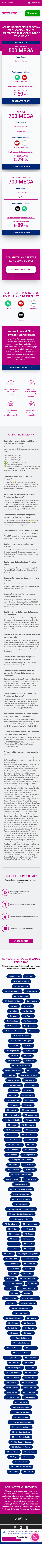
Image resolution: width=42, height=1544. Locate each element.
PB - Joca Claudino (12, 1115)
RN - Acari (9, 1288)
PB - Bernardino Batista (13, 1070)
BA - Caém (29, 976)
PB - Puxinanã (28, 1164)
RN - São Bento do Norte (21, 1412)
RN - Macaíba (14, 1363)
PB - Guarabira (30, 1100)
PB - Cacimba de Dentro (29, 1075)
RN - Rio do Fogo (29, 1392)
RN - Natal (30, 1368)
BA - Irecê (14, 1006)
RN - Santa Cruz (30, 1397)
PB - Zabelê (8, 1254)
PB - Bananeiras (13, 1060)
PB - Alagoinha (30, 1051)
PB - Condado (32, 1085)
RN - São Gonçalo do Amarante (21, 1422)
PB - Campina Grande (13, 1085)
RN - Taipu (13, 1457)
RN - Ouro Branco (13, 1377)
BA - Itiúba (13, 1011)
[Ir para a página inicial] (9, 13)
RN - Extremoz (29, 1323)
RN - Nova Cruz (30, 1373)
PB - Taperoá (27, 1239)
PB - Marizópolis (28, 1125)
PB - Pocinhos (12, 1155)
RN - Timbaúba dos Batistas (21, 1467)
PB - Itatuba (28, 1105)
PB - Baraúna (29, 1060)
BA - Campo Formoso (12, 991)
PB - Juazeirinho (31, 1115)
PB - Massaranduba (13, 1130)
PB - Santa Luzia (30, 1179)
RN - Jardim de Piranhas (21, 1338)
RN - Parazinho (30, 1377)
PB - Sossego (14, 1234)
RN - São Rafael (12, 1452)
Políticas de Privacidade (23, 1533)
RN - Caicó (11, 1303)
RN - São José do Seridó (21, 1437)
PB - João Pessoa (28, 1110)
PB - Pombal (13, 1164)
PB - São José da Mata (21, 1194)
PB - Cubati (28, 1090)
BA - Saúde (33, 1031)
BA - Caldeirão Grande (21, 981)
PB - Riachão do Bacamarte (21, 1174)
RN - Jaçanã (28, 1333)
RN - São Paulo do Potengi (21, 1447)
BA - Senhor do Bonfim (21, 1036)
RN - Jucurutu (30, 1348)
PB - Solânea (12, 1229)
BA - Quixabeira (29, 1026)
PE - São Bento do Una (28, 1278)
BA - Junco (14, 1016)
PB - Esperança (27, 1095)
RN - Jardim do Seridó (21, 1343)
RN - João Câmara (13, 1348)
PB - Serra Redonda (30, 1224)
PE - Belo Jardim (12, 1259)
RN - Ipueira (14, 1333)
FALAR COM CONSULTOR (21, 367)
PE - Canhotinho (12, 1264)
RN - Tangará (27, 1457)
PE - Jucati (28, 1269)
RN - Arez (27, 1293)
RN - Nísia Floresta (12, 1373)
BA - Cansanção (31, 991)
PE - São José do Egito (13, 1283)
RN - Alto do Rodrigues (27, 1288)
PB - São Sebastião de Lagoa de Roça (21, 1209)
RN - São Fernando (21, 1417)
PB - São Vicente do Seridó (21, 1219)
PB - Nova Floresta (28, 1135)
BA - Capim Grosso (21, 996)
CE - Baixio (14, 1046)
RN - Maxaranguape (14, 1368)
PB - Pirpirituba (30, 1150)
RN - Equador (13, 1323)
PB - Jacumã (11, 1110)
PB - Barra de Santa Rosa (21, 1065)
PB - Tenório (13, 1244)
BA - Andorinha (14, 976)
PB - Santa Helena (12, 1179)
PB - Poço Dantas (29, 1155)
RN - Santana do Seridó (21, 1407)
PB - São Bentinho (21, 1184)
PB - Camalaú (29, 1080)
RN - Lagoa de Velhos (21, 1353)
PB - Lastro (12, 1125)
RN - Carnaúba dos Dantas (21, 1308)
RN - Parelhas (11, 1382)
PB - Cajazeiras (13, 1080)
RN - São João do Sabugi (21, 1427)
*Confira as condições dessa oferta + (21, 152)
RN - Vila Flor (28, 1472)
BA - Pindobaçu (12, 1021)
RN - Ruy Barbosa (12, 1397)
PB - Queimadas (13, 1169)
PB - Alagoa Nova (13, 1051)
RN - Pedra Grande (28, 1382)
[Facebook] (21, 1528)
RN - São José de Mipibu (21, 1432)
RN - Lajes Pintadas (12, 1358)
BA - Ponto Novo (29, 1021)
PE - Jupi (14, 1273)
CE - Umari (28, 1046)
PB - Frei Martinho (13, 1100)
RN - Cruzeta (31, 1318)
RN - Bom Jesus (10, 1298)
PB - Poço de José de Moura (21, 1160)
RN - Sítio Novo (29, 1452)
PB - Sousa (29, 1234)
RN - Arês (14, 1293)
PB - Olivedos (31, 1140)
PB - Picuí (30, 1145)
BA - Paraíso (28, 1016)
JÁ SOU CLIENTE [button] (21, 941)
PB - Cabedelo (10, 1075)
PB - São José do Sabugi (21, 1199)
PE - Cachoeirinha (30, 1259)
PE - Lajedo (10, 1278)
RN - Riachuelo (12, 1392)
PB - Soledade (28, 1229)
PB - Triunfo (28, 1244)
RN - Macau (29, 1363)
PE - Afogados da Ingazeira (28, 1254)
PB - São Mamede (21, 1204)
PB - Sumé (13, 1239)
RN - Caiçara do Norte (29, 1298)
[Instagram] (27, 1528)
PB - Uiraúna (14, 1249)
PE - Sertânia (32, 1283)
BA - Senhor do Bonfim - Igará (21, 1041)
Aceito (12, 1539)
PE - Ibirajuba (14, 1269)
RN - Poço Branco (30, 1387)
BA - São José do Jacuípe (14, 1031)
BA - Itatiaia (27, 1006)
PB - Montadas (31, 1130)
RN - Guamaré (29, 1328)
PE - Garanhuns (29, 1264)
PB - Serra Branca (11, 1224)
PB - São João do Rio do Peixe (21, 1189)
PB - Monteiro (11, 1135)
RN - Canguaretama (28, 1303)
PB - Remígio (29, 1169)
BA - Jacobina (28, 1011)
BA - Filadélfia (32, 1001)
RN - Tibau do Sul (21, 1462)
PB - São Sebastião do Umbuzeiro (21, 1214)
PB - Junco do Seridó (12, 1120)
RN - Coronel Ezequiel (13, 1318)
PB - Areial (27, 1056)
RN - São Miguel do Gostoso (21, 1442)
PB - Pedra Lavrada (14, 1145)
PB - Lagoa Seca (31, 1120)
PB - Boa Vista (32, 1070)
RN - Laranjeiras (31, 1358)
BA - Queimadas (12, 1026)
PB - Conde (14, 1090)
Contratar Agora (21, 167)
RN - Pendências (12, 1387)
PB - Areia (14, 1056)
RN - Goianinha (13, 1328)
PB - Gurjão (14, 1105)
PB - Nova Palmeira (13, 1140)
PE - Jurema (27, 1273)
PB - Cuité (12, 1095)
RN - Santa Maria (21, 1402)
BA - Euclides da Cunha (13, 1001)
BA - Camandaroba (21, 986)
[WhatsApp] (15, 1528)
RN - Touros (13, 1472)
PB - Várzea (28, 1249)
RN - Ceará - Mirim (21, 1313)
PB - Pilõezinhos (13, 1150)
